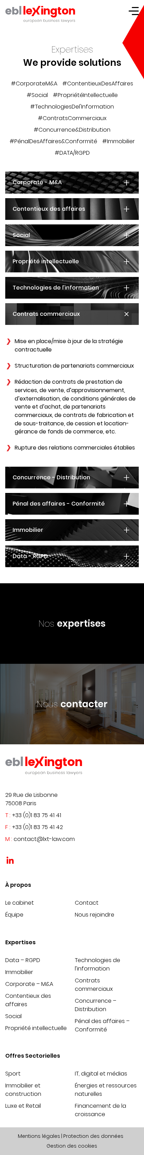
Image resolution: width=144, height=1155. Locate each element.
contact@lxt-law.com (44, 839)
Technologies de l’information (97, 964)
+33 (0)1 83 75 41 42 (37, 827)
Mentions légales (39, 1136)
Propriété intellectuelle (36, 1028)
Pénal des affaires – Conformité (102, 1025)
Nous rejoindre (94, 915)
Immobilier (19, 972)
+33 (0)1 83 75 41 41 (36, 815)
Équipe (14, 915)
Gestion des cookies (71, 1145)
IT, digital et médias (101, 1074)
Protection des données (93, 1136)
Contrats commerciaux (94, 984)
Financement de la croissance (100, 1110)
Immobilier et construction (23, 1089)
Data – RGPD (22, 960)
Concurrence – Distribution (95, 1005)
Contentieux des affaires (28, 1000)
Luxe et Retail (23, 1106)
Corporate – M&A (29, 984)
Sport (13, 1074)
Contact (87, 903)
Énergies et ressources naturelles (106, 1089)
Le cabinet (19, 903)
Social (13, 1016)
